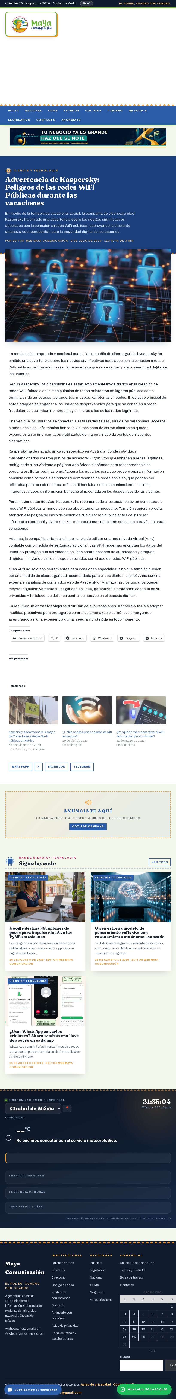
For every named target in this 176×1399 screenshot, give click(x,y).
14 (162, 1321)
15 (172, 1321)
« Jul (152, 1351)
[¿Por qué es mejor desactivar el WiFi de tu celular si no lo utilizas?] (141, 710)
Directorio (59, 1277)
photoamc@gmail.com (24, 1328)
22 (172, 1329)
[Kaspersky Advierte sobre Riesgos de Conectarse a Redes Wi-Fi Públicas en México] (33, 710)
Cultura (93, 110)
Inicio (13, 110)
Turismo (115, 110)
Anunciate (71, 120)
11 (134, 1321)
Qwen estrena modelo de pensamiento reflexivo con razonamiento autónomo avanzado (130, 932)
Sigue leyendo (37, 863)
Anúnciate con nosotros (137, 1263)
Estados (71, 110)
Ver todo (160, 862)
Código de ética (63, 1285)
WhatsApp (20, 766)
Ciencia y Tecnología (36, 170)
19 (143, 1329)
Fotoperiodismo (101, 1299)
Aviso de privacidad (65, 1325)
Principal (96, 1263)
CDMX (53, 110)
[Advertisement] (88, 72)
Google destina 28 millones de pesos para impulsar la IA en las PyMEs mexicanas (40, 932)
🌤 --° (87, 3)
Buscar (125, 1357)
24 (125, 1337)
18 (134, 1329)
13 (153, 1321)
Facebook (56, 766)
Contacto (45, 120)
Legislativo (19, 120)
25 (134, 1337)
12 (143, 1321)
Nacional (33, 110)
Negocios (138, 110)
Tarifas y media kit (133, 1270)
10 (125, 1321)
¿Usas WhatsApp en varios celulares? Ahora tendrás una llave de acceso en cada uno (44, 1036)
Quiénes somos (63, 1263)
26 (143, 1337)
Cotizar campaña (88, 826)
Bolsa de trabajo (131, 1277)
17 (125, 1329)
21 (162, 1329)
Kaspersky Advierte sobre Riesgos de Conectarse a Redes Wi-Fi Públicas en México (32, 736)
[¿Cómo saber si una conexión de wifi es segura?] (87, 710)
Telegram (82, 766)
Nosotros (58, 1270)
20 (153, 1329)
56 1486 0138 (34, 1333)
